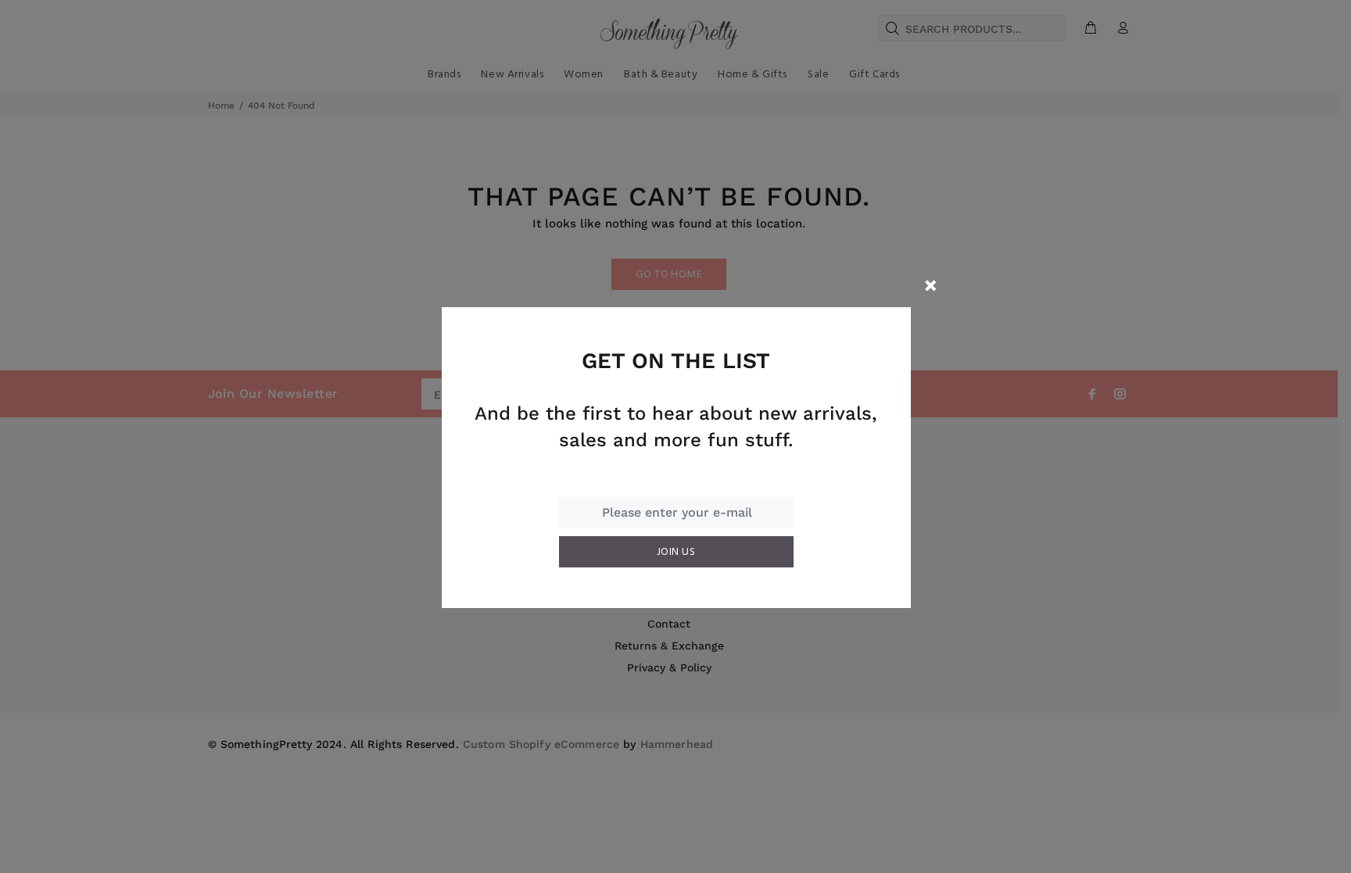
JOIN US (676, 552)
